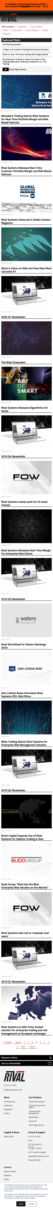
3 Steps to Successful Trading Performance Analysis (26, 49)
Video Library (9, 1136)
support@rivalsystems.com (38, 1156)
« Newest (8, 1041)
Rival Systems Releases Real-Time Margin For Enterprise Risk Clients (26, 552)
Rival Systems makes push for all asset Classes (24, 503)
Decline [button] (32, 1204)
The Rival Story (9, 1101)
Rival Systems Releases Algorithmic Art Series (24, 409)
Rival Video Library (17, 69)
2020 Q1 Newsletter (13, 316)
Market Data (33, 1117)
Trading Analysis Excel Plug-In (37, 1106)
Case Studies (37, 26)
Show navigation (49, 17)
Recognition (8, 1109)
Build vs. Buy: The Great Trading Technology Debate (25, 54)
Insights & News (11, 1132)
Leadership (8, 1105)
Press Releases (33, 30)
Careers (7, 1113)
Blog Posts (23, 26)
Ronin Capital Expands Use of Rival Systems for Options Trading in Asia (22, 837)
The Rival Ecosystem (12, 44)
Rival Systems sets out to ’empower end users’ (25, 934)
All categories (9, 26)
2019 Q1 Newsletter (13, 981)
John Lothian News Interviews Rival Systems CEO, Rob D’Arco (22, 694)
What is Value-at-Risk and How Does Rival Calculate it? (26, 270)
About (6, 1097)
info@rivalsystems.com (13, 1089)
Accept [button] (21, 1204)
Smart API (32, 1121)
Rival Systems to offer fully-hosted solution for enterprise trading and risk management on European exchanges (24, 1030)
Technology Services (36, 1125)
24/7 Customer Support (37, 1152)
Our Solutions (35, 1097)
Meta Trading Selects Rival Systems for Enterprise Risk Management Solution (24, 743)
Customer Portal (34, 1160)
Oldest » (32, 1046)
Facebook (7, 1175)
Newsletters (18, 30)
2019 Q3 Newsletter (13, 599)
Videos (45, 30)
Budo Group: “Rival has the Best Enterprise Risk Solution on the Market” (24, 886)
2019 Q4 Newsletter (13, 456)
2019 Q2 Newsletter (13, 790)
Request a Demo (9, 1057)
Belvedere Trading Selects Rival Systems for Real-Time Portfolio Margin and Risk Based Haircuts (25, 119)
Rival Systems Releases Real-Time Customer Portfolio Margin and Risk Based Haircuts (26, 171)
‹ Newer (18, 1041)
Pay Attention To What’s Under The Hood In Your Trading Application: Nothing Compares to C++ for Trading (25, 61)
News (6, 30)
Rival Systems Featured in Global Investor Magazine (26, 221)
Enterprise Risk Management (35, 1112)
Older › (23, 1046)
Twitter (6, 1179)
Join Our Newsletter (11, 1063)
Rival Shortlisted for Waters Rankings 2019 (23, 646)
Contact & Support (36, 1132)
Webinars (7, 33)
